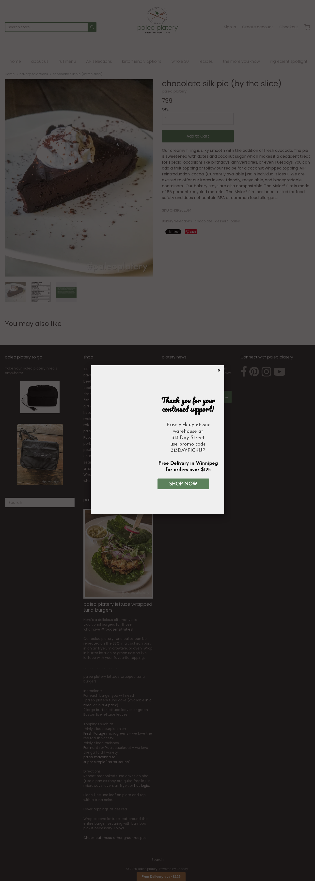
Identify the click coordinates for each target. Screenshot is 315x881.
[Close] (218, 369)
